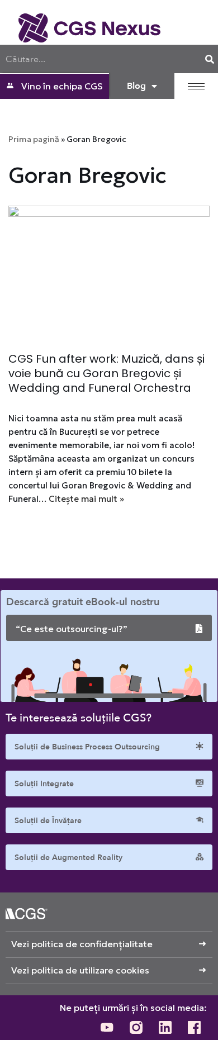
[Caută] (209, 59)
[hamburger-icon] (196, 86)
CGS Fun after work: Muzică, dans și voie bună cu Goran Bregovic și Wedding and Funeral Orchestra (106, 373)
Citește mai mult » (86, 498)
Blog (136, 86)
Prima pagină (33, 139)
